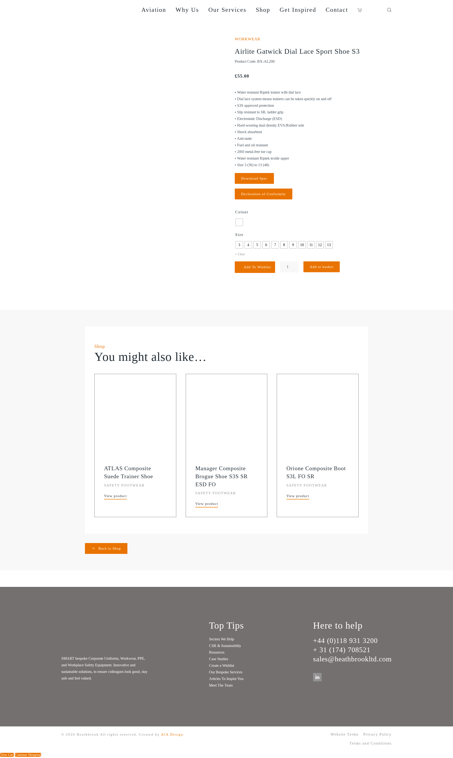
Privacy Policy (377, 734)
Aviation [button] (153, 9)
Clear (241, 254)
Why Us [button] (187, 9)
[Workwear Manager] (380, 9)
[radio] (239, 222)
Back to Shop (109, 548)
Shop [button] (263, 9)
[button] (360, 9)
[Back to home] (92, 10)
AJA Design (172, 734)
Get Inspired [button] (298, 9)
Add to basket (321, 267)
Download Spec (254, 178)
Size (239, 235)
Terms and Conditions (370, 743)
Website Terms (345, 734)
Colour (241, 212)
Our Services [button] (227, 9)
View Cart (7, 755)
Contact (337, 9)
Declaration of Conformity (263, 194)
